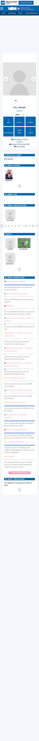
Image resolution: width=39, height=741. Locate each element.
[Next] (37, 226)
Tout (4, 13)
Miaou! (18, 114)
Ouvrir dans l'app (26, 3)
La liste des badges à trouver (19, 472)
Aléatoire (12, 13)
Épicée (20, 13)
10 (33, 226)
